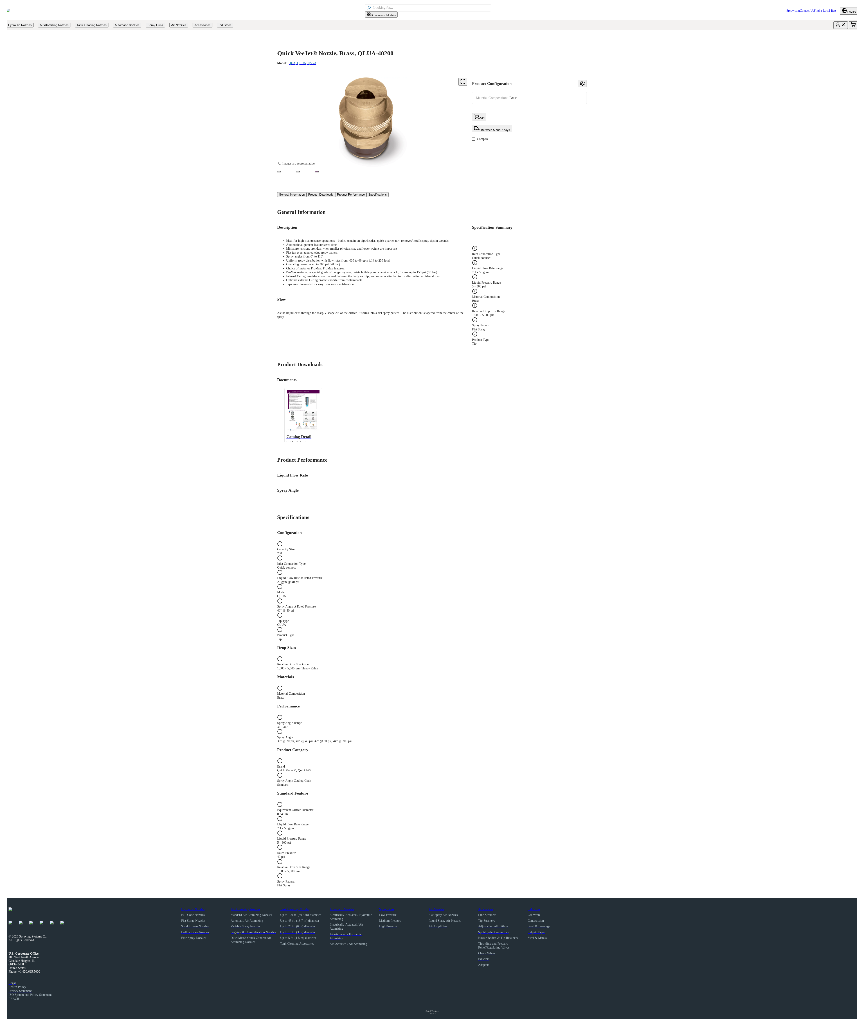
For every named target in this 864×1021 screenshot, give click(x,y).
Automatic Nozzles (342, 909)
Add (481, 118)
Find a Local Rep (825, 10)
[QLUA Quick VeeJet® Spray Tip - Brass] (279, 171)
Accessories (485, 909)
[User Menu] (840, 25)
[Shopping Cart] (853, 25)
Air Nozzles (436, 909)
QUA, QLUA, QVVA (302, 63)
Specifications (377, 194)
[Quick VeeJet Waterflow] (298, 171)
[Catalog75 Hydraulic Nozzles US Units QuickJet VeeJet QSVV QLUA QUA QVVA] (317, 171)
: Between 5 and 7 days (494, 130)
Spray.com (793, 10)
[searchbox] (431, 8)
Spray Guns (386, 909)
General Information (292, 194)
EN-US (851, 12)
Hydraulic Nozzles (193, 909)
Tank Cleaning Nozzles (294, 909)
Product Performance (351, 194)
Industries (534, 909)
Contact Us (807, 10)
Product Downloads (320, 194)
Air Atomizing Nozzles (245, 909)
